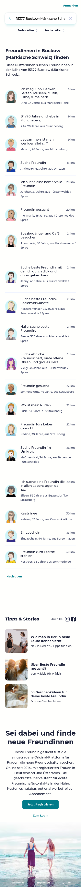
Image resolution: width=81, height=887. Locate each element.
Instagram (67, 619)
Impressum (43, 882)
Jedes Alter (26, 30)
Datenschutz (17, 882)
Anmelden (70, 5)
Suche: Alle (52, 30)
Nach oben (14, 576)
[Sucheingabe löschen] (70, 18)
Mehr (68, 882)
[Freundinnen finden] (10, 18)
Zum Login (40, 815)
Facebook (73, 619)
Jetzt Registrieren (41, 804)
